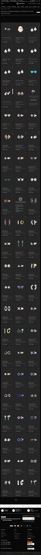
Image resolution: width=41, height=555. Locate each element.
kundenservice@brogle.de (7, 548)
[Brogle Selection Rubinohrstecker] (7, 201)
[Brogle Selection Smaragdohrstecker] (7, 417)
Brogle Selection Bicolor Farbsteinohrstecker (32, 405)
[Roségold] (10, 63)
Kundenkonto (33, 0)
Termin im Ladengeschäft (31, 536)
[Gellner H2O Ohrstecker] (33, 50)
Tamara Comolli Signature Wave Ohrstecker (20, 60)
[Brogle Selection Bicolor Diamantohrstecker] (33, 158)
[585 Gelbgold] (10, 107)
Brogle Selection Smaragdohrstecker (5, 427)
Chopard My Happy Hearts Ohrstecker (20, 38)
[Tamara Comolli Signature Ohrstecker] (7, 50)
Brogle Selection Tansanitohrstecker (19, 383)
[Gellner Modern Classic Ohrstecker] (20, 93)
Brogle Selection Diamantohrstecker (5, 146)
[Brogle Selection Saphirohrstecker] (20, 330)
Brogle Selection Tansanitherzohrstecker (19, 296)
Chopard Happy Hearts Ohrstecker (32, 81)
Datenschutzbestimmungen (30, 520)
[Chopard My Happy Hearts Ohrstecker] (20, 29)
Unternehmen (29, 533)
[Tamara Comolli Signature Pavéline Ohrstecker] (7, 72)
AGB (27, 552)
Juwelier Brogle (29, 529)
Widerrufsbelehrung (24, 552)
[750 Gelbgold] (11, 107)
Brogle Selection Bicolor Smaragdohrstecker (19, 253)
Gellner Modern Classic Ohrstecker (19, 102)
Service (15, 529)
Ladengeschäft (3, 533)
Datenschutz (20, 552)
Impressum (17, 552)
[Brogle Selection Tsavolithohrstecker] (33, 201)
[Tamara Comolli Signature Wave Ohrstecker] (20, 50)
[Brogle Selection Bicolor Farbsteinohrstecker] (33, 395)
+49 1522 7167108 (34, 103)
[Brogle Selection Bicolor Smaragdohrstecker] (20, 244)
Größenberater (16, 536)
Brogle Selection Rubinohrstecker (5, 210)
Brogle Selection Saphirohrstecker (18, 340)
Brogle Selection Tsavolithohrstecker (32, 210)
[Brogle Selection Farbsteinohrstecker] (7, 179)
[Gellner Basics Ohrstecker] (7, 29)
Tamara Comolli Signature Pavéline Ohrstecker (6, 81)
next (1, 500)
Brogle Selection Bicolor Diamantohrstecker (19, 124)
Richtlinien (29, 552)
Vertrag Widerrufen (17, 538)
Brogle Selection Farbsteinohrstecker (5, 189)
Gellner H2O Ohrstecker (33, 37)
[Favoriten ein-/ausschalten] (12, 23)
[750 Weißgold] (24, 171)
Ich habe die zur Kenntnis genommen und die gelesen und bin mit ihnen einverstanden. (29, 521)
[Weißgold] (11, 63)
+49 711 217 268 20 (20, 0)
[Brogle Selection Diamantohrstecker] (7, 158)
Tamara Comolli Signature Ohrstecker (6, 60)
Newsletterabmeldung (17, 533)
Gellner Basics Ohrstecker (6, 37)
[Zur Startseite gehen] (20, 3)
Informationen (3, 529)
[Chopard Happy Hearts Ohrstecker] (33, 72)
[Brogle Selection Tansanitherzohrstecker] (20, 287)
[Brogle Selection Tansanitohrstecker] (20, 374)
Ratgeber (2, 536)
